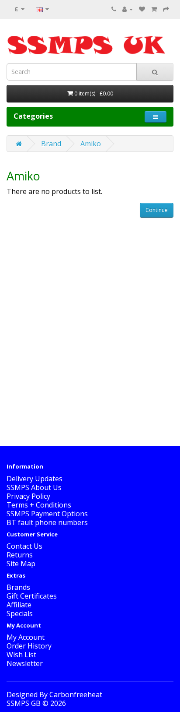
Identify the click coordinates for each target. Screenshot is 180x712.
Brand (51, 143)
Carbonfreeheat (75, 694)
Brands (18, 587)
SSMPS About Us (34, 487)
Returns (20, 555)
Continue (156, 210)
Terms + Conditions (39, 505)
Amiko (90, 143)
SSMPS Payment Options (47, 513)
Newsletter (25, 663)
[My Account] (127, 9)
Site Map (21, 563)
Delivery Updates (34, 478)
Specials (20, 613)
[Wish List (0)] (142, 9)
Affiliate (19, 605)
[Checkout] (166, 9)
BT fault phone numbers (47, 522)
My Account (26, 637)
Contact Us (24, 546)
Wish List (21, 654)
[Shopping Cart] (154, 9)
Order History (29, 646)
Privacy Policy (28, 496)
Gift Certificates (32, 596)
